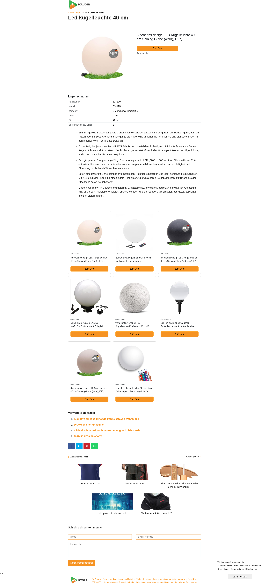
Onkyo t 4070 (192, 456)
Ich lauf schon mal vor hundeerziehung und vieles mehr (107, 430)
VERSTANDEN (240, 576)
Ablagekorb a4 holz (79, 456)
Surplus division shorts (88, 436)
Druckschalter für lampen (89, 424)
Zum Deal (157, 48)
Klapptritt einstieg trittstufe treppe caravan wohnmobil (106, 419)
